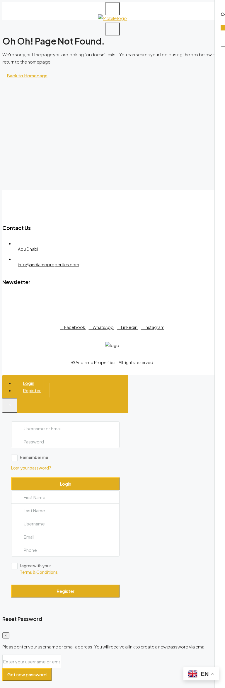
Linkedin (129, 327)
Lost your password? (31, 467)
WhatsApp (103, 327)
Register (65, 591)
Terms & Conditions (39, 572)
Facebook (75, 327)
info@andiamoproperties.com (48, 264)
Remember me (34, 457)
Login (65, 483)
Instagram (154, 327)
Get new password (27, 674)
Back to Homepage (27, 75)
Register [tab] (32, 390)
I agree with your (39, 569)
